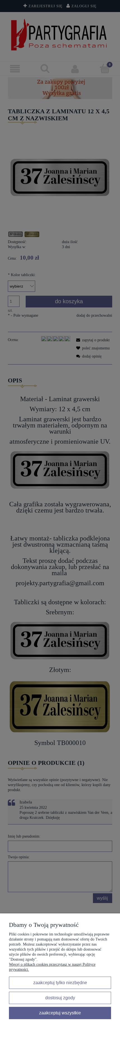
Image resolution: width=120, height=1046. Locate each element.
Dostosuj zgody (60, 997)
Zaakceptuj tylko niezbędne (60, 982)
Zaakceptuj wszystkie (60, 1012)
